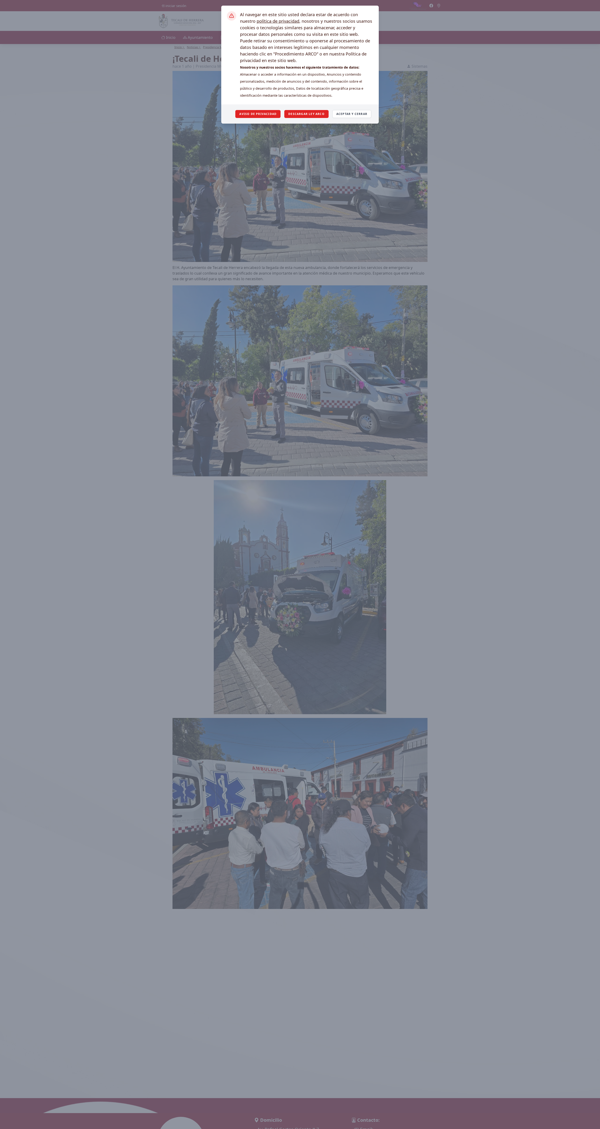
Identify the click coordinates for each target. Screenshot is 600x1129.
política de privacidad (278, 21)
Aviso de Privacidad (258, 114)
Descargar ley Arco (306, 114)
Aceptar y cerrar (351, 114)
